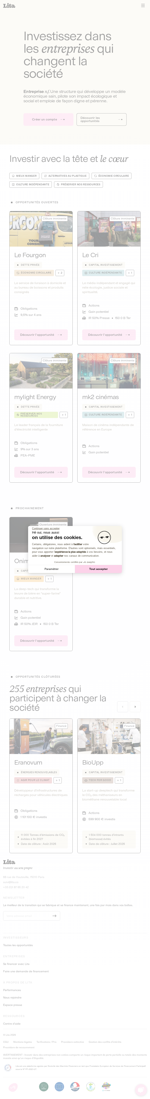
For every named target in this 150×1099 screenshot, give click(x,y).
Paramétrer (52, 568)
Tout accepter (98, 568)
